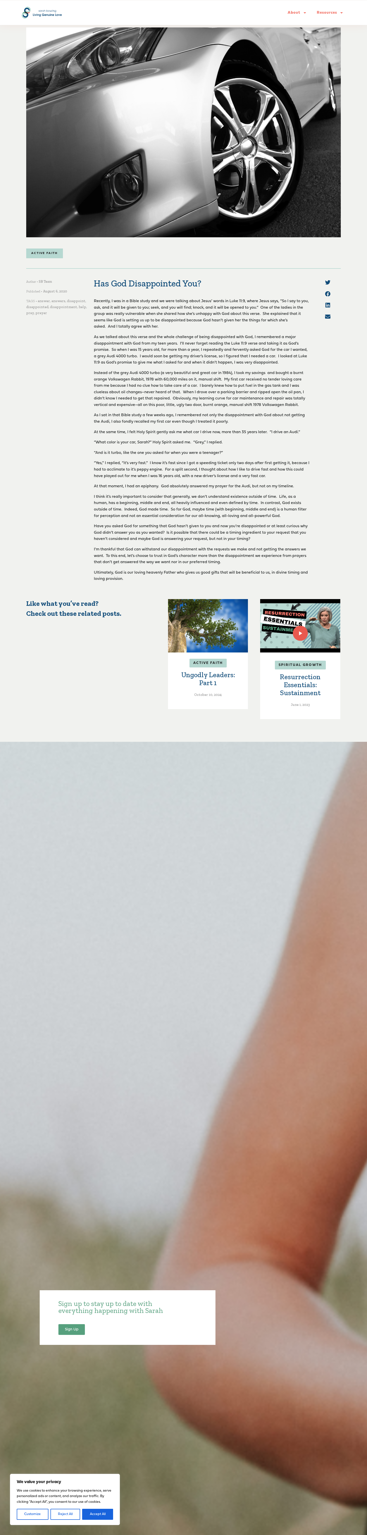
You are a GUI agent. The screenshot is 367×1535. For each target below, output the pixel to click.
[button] (328, 282)
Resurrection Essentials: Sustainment (300, 685)
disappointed (37, 307)
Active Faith (44, 253)
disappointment (63, 307)
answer (44, 301)
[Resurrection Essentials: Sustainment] (300, 626)
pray (30, 313)
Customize (32, 1514)
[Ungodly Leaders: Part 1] (208, 626)
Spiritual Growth (300, 665)
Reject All (65, 1514)
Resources (327, 13)
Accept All (98, 1514)
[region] (65, 1499)
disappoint (76, 301)
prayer (41, 313)
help (82, 307)
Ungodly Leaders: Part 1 (208, 679)
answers (58, 301)
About (294, 13)
